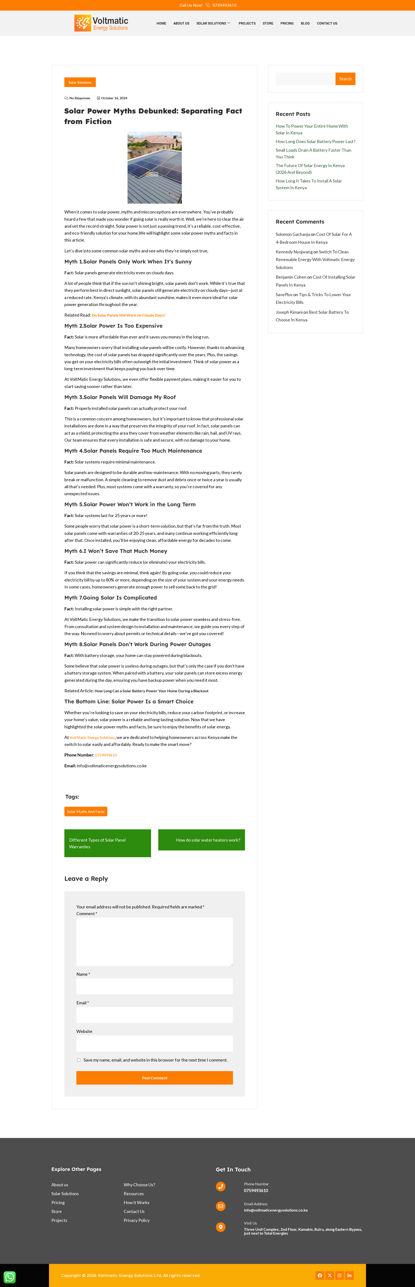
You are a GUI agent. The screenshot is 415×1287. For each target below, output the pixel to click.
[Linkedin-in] (349, 1275)
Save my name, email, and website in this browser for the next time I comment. (156, 1059)
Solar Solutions (211, 23)
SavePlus (284, 294)
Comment (86, 913)
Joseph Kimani (289, 312)
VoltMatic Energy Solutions (92, 737)
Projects (247, 23)
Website (84, 1031)
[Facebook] (320, 1275)
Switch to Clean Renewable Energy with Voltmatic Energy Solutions (315, 259)
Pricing (287, 23)
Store (268, 23)
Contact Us (327, 23)
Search (345, 78)
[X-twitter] (329, 1275)
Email (82, 1002)
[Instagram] (339, 1275)
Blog (305, 23)
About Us (181, 23)
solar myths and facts (85, 811)
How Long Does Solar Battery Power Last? (315, 141)
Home (161, 23)
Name (83, 974)
